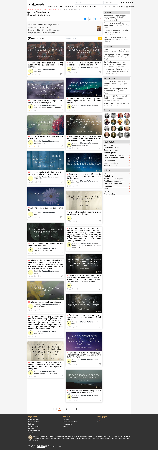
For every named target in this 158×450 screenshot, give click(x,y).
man (40, 179)
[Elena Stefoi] (113, 128)
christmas (80, 245)
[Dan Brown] (107, 135)
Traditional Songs (110, 186)
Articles (31, 433)
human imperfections (48, 373)
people (58, 107)
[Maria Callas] (127, 115)
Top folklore (108, 176)
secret (36, 373)
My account (128, 3)
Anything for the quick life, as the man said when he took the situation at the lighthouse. (84, 176)
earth (40, 72)
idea (74, 70)
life (78, 183)
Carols (106, 191)
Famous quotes (33, 420)
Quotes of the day (111, 150)
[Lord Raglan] (107, 122)
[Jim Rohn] (120, 115)
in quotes (108, 2)
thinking (88, 245)
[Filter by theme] (29, 38)
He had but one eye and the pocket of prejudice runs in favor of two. (84, 392)
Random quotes (110, 153)
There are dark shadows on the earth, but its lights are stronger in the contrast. (45, 65)
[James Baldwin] (113, 115)
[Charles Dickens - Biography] (99, 28)
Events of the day (34, 431)
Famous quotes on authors (114, 158)
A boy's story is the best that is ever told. (45, 209)
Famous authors (88, 7)
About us (66, 420)
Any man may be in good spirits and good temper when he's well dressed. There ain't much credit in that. (84, 138)
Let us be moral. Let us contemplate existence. (45, 137)
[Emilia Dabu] (120, 128)
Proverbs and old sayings (113, 178)
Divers (131, 7)
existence (38, 143)
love (35, 215)
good (44, 107)
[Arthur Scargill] (127, 128)
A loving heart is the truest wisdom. (45, 302)
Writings (71, 7)
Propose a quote (110, 165)
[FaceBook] (99, 420)
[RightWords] (28, 9)
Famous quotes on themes (114, 155)
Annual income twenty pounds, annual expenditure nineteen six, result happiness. (84, 100)
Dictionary (31, 428)
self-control (44, 250)
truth (36, 179)
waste (36, 250)
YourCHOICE (40, 447)
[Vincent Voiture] (113, 135)
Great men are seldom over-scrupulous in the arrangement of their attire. (84, 317)
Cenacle (119, 7)
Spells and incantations (113, 184)
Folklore (105, 7)
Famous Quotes (55, 7)
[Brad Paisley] (120, 122)
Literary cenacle (33, 426)
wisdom (37, 307)
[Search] (115, 2)
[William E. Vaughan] (107, 115)
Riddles (106, 189)
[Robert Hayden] (120, 135)
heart (43, 307)
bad (39, 107)
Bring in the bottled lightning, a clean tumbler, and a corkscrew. (84, 213)
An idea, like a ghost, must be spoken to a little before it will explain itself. (84, 64)
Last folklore (108, 173)
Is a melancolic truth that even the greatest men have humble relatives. (45, 173)
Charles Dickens (38, 24)
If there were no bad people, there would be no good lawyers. (45, 101)
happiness (76, 107)
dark (35, 72)
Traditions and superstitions (114, 181)
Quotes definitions (111, 163)
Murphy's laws (109, 160)
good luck (50, 107)
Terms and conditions (70, 422)
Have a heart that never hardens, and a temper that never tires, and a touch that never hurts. (84, 355)
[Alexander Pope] (113, 122)
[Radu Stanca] (107, 128)
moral (45, 143)
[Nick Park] (127, 122)
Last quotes (108, 145)
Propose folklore (110, 194)
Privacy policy (68, 424)
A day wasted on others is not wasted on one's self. (45, 245)
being (36, 273)
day (51, 250)
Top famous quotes (111, 147)
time (74, 245)
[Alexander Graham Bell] (127, 135)
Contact (65, 426)
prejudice (76, 397)
